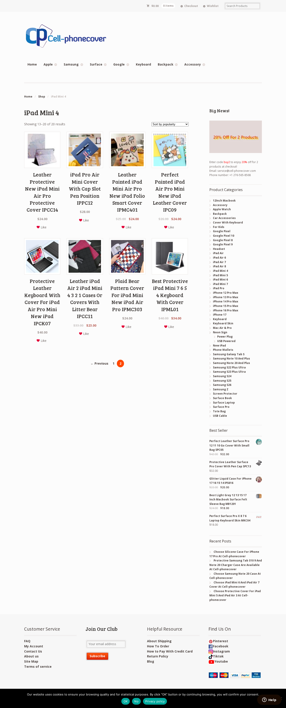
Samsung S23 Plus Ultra (229, 372)
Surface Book (222, 398)
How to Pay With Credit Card (170, 651)
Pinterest (220, 641)
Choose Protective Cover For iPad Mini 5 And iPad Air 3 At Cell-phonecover (235, 595)
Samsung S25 (222, 381)
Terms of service (38, 666)
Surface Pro (221, 407)
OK (126, 701)
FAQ (27, 641)
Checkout (191, 6)
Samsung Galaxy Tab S (228, 354)
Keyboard (143, 64)
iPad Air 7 (219, 262)
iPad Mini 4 (220, 271)
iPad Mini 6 (220, 279)
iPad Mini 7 (220, 284)
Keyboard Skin (223, 323)
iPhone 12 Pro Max (225, 293)
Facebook (220, 646)
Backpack (165, 64)
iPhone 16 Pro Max (225, 310)
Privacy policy (155, 701)
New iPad (219, 345)
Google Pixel (221, 231)
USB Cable (220, 416)
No (136, 701)
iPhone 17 (219, 315)
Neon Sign (220, 332)
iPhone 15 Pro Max (225, 306)
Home (32, 64)
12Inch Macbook (224, 200)
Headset (219, 249)
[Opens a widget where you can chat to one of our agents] (269, 700)
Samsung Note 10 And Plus (231, 358)
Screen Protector (225, 393)
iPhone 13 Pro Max (225, 297)
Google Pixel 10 (223, 236)
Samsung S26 (222, 385)
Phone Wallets (223, 350)
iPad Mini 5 (220, 275)
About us (31, 656)
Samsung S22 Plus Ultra (229, 367)
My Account (33, 646)
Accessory (192, 64)
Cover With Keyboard (228, 222)
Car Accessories (224, 218)
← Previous (99, 363)
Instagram (221, 651)
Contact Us (33, 651)
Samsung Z (220, 389)
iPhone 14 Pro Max (225, 301)
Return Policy (157, 656)
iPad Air (218, 253)
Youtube (221, 661)
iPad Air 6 (219, 257)
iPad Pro (218, 288)
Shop (41, 96)
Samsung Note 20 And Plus (231, 363)
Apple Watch (222, 209)
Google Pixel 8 (223, 240)
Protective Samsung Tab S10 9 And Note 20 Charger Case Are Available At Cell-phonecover (235, 565)
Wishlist (213, 6)
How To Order (158, 646)
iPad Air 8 (219, 266)
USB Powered (226, 341)
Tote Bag (219, 411)
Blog (150, 661)
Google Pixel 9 (223, 244)
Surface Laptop (224, 402)
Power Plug (225, 336)
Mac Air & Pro (222, 328)
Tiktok (218, 656)
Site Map (31, 661)
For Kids (218, 227)
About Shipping (159, 641)
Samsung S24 (222, 376)
